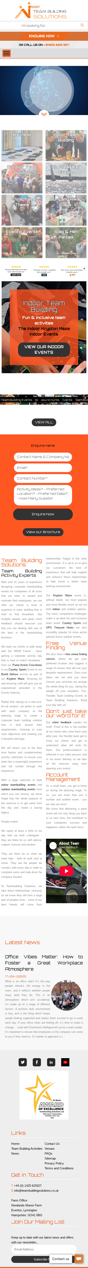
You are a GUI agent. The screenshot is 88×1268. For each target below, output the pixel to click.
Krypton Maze (15, 678)
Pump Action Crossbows (27, 665)
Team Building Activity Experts (21, 573)
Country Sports (17, 669)
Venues (50, 1148)
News (15, 1153)
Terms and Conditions (59, 1168)
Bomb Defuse (9, 674)
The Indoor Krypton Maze (44, 328)
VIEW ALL (44, 422)
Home (15, 1143)
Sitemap (50, 1158)
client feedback (61, 722)
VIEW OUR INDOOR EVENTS (44, 350)
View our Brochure (43, 532)
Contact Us (52, 1143)
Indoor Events (44, 334)
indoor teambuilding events (18, 784)
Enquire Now (43, 514)
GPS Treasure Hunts (44, 399)
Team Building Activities (27, 1148)
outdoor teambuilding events (18, 789)
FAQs (48, 1153)
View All (44, 96)
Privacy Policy (54, 1163)
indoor (56, 609)
